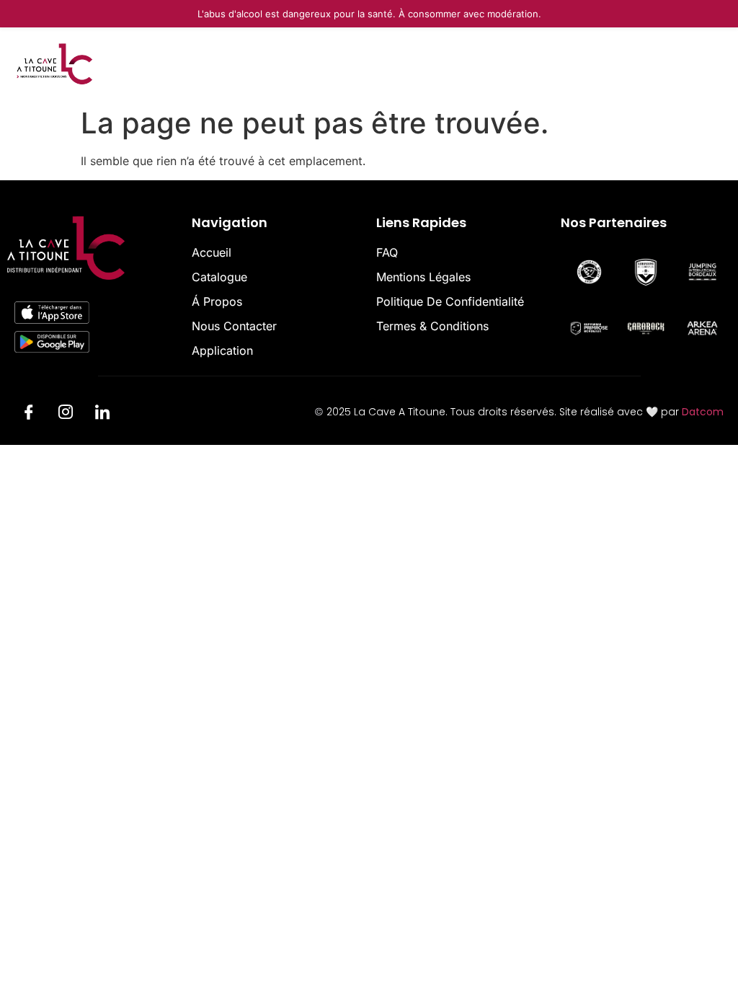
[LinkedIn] (102, 413)
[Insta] (65, 413)
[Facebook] (28, 413)
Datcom (703, 412)
